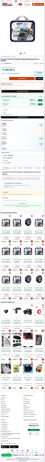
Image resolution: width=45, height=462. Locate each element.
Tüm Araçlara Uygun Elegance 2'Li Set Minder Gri (39, 351)
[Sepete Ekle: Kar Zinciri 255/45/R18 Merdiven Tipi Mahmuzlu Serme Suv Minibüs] (10, 298)
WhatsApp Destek (34, 429)
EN (20, 1)
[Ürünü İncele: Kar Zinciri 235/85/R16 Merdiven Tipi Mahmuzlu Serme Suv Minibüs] (28, 250)
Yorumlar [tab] (14, 167)
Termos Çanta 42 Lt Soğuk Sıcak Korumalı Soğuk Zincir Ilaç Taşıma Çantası (39, 380)
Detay (41, 96)
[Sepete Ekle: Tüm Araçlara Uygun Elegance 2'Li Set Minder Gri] (43, 359)
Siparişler (25, 397)
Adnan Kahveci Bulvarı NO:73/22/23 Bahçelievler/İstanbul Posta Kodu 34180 (11, 434)
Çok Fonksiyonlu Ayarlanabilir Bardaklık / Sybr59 (17, 323)
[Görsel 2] (24, 53)
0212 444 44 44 (4, 424)
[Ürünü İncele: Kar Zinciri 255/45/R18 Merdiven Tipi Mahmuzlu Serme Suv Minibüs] (6, 279)
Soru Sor (36, 63)
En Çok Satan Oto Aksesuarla (28, 410)
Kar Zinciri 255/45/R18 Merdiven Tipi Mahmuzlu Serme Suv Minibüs (6, 290)
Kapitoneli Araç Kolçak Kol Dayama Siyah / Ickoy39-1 (6, 323)
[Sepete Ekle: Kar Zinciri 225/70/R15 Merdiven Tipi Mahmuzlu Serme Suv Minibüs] (43, 241)
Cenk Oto (13, 56)
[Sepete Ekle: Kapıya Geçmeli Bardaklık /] (32, 331)
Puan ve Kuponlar (26, 403)
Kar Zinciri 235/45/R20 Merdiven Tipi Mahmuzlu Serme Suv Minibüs (6, 233)
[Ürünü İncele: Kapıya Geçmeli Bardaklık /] (28, 311)
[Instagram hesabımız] (5, 443)
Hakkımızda (9, 1)
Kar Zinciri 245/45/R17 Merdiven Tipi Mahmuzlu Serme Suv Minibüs (17, 233)
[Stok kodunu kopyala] (10, 63)
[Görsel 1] (20, 53)
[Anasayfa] (7, 4)
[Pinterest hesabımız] (15, 443)
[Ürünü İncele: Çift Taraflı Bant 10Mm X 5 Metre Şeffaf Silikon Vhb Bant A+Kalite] (39, 311)
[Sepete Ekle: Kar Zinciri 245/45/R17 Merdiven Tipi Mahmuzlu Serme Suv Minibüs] (21, 241)
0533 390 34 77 (4, 429)
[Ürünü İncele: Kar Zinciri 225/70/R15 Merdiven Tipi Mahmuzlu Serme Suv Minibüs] (39, 222)
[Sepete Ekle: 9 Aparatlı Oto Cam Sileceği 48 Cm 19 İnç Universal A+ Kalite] (10, 359)
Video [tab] (21, 167)
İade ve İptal (3, 414)
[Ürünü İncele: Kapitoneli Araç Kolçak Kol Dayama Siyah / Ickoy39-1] (6, 311)
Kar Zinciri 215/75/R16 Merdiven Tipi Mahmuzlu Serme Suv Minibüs (6, 262)
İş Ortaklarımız (4, 405)
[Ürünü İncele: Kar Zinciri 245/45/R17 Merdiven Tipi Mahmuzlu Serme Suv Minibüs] (17, 222)
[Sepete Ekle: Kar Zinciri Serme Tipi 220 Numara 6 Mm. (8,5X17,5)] (21, 298)
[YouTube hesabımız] (10, 443)
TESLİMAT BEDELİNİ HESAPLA (22, 91)
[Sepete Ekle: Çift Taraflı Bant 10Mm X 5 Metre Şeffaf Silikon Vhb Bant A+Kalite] (43, 331)
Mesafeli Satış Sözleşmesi (5, 409)
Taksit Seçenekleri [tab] (29, 167)
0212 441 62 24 (4, 426)
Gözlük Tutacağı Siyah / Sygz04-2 (28, 380)
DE (22, 1)
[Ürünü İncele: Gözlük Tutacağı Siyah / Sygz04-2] (28, 368)
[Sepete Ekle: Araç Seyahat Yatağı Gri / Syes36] (10, 388)
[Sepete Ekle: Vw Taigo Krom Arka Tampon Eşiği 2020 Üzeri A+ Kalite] (32, 359)
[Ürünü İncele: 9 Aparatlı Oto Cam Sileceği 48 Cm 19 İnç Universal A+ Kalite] (6, 340)
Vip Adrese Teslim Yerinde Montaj (29, 414)
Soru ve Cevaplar (26, 399)
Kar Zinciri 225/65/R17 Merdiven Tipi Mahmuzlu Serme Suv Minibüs (39, 262)
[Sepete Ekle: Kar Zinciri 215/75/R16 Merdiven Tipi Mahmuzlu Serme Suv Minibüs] (10, 270)
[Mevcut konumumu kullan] (42, 88)
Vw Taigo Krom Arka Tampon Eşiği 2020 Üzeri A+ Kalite (28, 351)
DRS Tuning (20, 458)
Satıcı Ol (42, 1)
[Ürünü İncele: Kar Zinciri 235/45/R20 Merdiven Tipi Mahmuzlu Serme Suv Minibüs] (6, 222)
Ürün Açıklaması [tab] (6, 167)
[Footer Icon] (12, 450)
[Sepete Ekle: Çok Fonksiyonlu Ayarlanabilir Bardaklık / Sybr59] (21, 331)
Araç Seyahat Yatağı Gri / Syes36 (6, 380)
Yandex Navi (37, 434)
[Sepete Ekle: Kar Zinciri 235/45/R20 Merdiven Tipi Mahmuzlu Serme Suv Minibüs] (10, 241)
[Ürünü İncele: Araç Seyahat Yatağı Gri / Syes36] (6, 368)
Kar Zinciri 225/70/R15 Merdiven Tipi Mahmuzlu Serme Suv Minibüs (39, 233)
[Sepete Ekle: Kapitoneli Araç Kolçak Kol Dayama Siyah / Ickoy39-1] (10, 331)
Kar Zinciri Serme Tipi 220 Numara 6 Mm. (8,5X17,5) (17, 290)
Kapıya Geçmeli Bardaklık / (28, 322)
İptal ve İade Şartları (5, 412)
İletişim (3, 1)
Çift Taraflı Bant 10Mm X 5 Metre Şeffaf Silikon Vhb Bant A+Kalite (39, 323)
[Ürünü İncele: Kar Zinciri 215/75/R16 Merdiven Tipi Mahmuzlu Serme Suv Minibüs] (6, 250)
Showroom (3, 401)
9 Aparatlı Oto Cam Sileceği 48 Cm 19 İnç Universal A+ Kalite (6, 351)
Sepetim (38, 4)
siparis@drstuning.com (6, 431)
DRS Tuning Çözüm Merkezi (28, 416)
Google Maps (30, 434)
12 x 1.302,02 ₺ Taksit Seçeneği (13, 73)
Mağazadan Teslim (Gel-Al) (28, 412)
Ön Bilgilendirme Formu (5, 410)
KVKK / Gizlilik (3, 407)
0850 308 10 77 (4, 422)
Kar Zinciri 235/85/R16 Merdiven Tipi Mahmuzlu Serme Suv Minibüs (28, 262)
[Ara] (20, 4)
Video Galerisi (26, 409)
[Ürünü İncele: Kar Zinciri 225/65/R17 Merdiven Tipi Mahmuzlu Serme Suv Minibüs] (39, 250)
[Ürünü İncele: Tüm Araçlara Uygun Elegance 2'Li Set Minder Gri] (39, 340)
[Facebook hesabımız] (2, 443)
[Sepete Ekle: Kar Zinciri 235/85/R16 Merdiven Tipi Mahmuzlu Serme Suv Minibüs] (32, 270)
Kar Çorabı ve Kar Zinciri (5, 56)
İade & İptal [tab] (38, 167)
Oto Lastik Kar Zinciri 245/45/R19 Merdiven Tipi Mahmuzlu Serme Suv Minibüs (39, 290)
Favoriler (25, 405)
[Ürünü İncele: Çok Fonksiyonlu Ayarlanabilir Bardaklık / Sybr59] (17, 311)
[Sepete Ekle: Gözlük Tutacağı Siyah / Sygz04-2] (32, 388)
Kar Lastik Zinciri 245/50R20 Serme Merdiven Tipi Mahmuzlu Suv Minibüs (17, 262)
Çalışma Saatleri (5, 436)
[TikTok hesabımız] (12, 443)
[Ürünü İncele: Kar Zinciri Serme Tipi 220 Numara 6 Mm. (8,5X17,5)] (17, 279)
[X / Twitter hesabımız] (7, 443)
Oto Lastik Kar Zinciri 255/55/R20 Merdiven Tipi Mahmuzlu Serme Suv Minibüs (28, 233)
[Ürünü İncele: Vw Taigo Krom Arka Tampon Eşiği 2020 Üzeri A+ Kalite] (28, 340)
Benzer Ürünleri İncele (22, 117)
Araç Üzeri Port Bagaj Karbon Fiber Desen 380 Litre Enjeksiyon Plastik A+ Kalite (17, 351)
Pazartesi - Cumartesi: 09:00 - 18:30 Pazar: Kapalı (11, 438)
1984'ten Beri (28, 1)
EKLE (41, 100)
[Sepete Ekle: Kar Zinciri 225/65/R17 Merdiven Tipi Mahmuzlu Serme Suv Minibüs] (43, 270)
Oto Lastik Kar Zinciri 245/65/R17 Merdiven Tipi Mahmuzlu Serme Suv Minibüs (28, 290)
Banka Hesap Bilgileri (5, 416)
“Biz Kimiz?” (3, 403)
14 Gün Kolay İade (36, 1)
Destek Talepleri (26, 401)
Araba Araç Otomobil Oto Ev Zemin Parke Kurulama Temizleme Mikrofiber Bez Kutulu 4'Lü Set (17, 380)
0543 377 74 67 (4, 427)
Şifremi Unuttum (26, 407)
